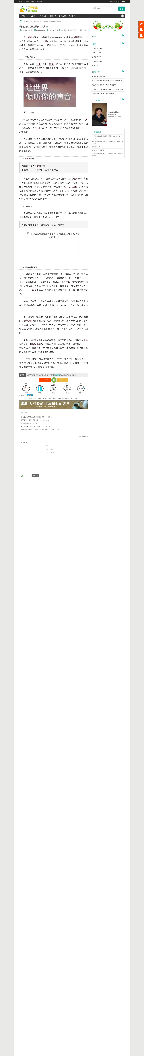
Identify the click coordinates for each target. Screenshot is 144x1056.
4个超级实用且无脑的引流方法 (33, 26)
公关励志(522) (97, 61)
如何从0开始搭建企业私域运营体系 (67, 398)
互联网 (40, 127)
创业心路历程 (70, 186)
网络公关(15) (96, 52)
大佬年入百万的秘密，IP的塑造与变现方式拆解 (43, 398)
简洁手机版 (117, 1)
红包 (34, 290)
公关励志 (62, 16)
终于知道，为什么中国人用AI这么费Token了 (35, 429)
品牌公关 (66, 30)
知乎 (38, 64)
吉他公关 (72, 16)
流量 (75, 37)
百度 (86, 340)
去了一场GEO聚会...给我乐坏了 (31, 426)
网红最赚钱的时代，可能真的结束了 (104, 93)
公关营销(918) (97, 57)
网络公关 (43, 16)
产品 (45, 41)
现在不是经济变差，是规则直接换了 (32, 417)
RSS (123, 1)
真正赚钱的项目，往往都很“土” (31, 420)
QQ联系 (122, 16)
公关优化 (33, 16)
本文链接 (57, 375)
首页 (24, 16)
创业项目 (28, 320)
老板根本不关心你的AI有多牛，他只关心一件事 (107, 89)
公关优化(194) (97, 48)
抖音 (37, 166)
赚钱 (30, 37)
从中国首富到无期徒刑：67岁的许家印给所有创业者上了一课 (112, 81)
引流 (21, 49)
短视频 (27, 158)
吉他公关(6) (96, 65)
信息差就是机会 (26, 423)
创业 (76, 178)
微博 (51, 64)
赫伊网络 (83, 30)
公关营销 (52, 16)
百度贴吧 (34, 344)
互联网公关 (72, 30)
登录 (111, 1)
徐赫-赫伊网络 (29, 30)
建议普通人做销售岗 (98, 76)
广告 (68, 282)
